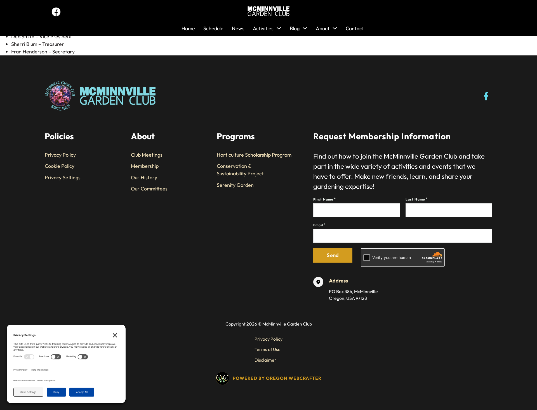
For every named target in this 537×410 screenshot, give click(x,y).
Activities (263, 28)
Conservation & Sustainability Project (240, 170)
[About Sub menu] (334, 27)
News (238, 28)
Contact (355, 28)
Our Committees (149, 188)
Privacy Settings (63, 177)
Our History (144, 177)
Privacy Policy (60, 155)
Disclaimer (265, 360)
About (322, 28)
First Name (323, 199)
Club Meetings (146, 155)
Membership (145, 166)
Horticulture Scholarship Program (254, 155)
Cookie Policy (59, 166)
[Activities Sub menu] (278, 27)
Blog (295, 28)
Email (318, 225)
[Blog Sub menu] (304, 27)
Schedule (213, 28)
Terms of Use (268, 349)
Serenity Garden (235, 185)
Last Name (415, 199)
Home (188, 28)
